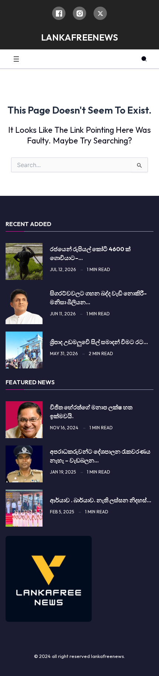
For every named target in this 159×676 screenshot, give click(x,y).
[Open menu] (16, 59)
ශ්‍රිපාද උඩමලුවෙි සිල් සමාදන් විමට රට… (99, 342)
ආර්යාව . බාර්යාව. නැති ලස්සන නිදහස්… (100, 500)
